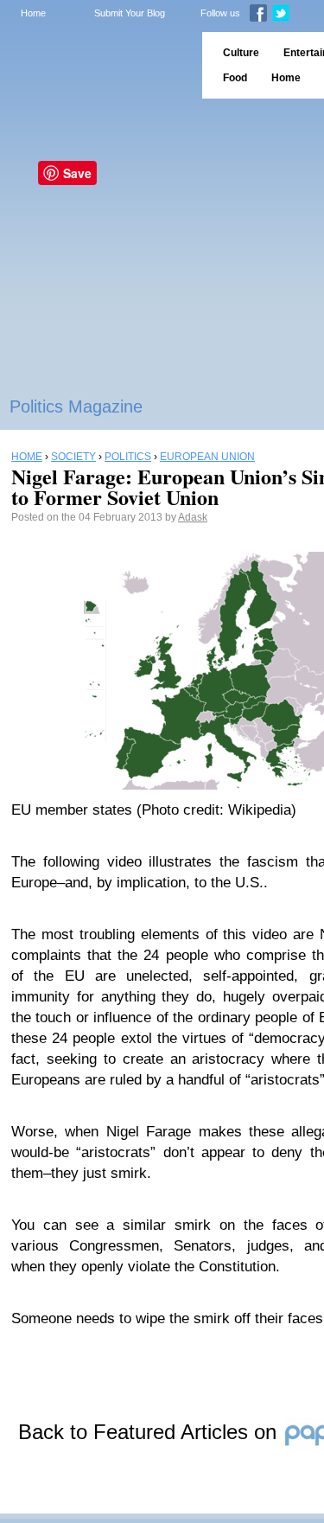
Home (33, 13)
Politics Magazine (76, 406)
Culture (241, 53)
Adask (192, 517)
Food (235, 78)
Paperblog (95, 65)
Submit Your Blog (129, 13)
